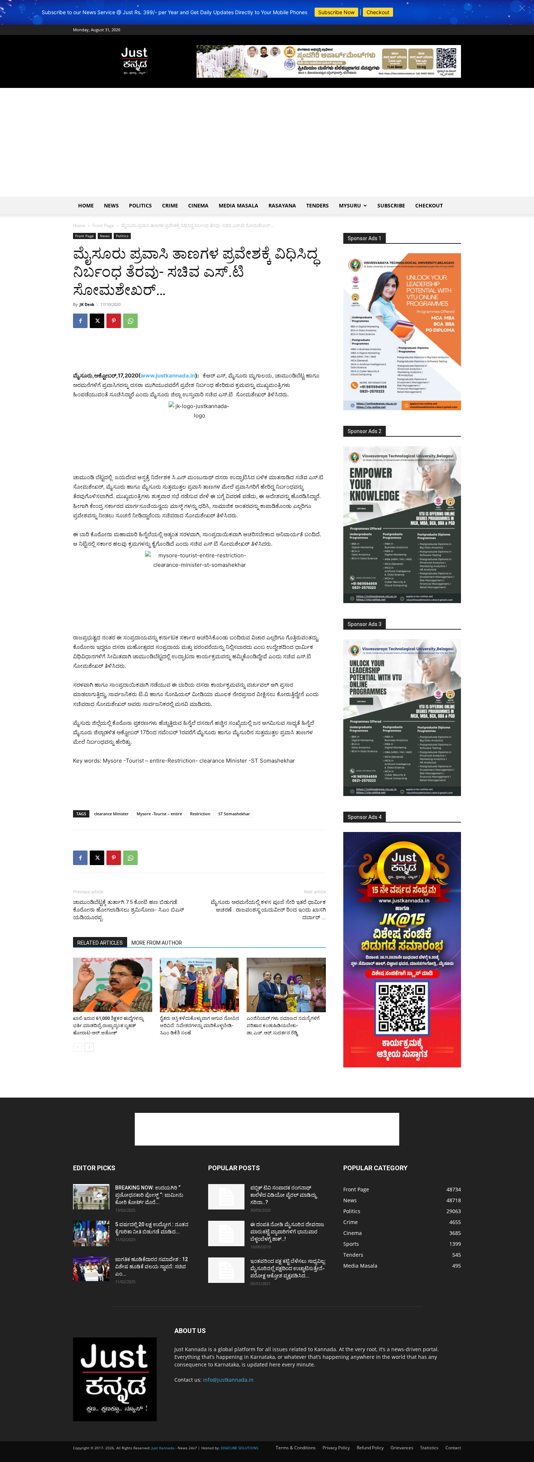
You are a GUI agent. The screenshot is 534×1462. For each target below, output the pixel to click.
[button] (522, 8)
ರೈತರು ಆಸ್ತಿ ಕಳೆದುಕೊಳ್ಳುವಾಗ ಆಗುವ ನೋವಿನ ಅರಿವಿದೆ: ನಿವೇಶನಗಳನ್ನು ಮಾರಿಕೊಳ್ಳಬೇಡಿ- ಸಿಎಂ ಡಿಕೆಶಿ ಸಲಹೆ (199, 1025)
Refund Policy (370, 1448)
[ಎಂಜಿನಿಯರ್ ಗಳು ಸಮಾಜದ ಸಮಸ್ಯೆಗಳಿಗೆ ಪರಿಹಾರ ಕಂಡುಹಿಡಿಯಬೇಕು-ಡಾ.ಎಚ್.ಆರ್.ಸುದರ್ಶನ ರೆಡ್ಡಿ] (286, 985)
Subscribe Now (336, 12)
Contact (453, 1448)
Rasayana (282, 205)
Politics (140, 205)
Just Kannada (162, 1447)
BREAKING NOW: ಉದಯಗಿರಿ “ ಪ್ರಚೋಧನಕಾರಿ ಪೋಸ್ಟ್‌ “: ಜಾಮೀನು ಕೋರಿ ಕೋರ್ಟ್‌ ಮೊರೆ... (149, 1195)
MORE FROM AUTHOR (157, 943)
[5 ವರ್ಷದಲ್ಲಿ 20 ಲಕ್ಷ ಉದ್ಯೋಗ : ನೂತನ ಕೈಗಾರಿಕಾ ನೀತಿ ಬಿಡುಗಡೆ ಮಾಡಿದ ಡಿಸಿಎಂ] (91, 1233)
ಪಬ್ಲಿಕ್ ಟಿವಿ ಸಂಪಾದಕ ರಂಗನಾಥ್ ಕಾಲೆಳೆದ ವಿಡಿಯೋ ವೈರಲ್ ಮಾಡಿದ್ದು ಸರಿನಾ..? (283, 1195)
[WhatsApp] (130, 321)
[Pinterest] (113, 321)
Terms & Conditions (296, 1448)
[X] (97, 321)
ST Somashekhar (234, 813)
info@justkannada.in (228, 1379)
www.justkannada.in (168, 375)
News (111, 205)
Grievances (402, 1448)
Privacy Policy (336, 1448)
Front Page (103, 225)
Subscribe (391, 205)
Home (86, 205)
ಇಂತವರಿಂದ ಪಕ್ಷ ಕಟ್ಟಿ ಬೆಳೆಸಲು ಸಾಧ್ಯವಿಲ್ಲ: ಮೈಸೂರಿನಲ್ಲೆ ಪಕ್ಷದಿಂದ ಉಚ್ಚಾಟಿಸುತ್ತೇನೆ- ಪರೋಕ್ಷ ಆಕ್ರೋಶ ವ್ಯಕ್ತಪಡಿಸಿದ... (288, 1268)
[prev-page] (77, 1047)
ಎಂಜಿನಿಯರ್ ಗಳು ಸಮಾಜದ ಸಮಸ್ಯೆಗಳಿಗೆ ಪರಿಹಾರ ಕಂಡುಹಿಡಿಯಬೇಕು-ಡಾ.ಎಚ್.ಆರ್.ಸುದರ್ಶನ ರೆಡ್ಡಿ (283, 1025)
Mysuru (350, 205)
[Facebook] (80, 321)
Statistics (429, 1448)
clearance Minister (111, 813)
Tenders (317, 205)
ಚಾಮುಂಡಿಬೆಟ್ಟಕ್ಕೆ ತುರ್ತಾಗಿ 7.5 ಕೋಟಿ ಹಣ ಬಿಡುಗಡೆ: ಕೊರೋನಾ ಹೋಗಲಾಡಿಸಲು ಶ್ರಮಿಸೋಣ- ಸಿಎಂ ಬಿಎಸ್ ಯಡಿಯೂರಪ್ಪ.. (128, 910)
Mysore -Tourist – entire (159, 813)
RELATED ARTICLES (100, 943)
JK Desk (87, 304)
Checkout (378, 12)
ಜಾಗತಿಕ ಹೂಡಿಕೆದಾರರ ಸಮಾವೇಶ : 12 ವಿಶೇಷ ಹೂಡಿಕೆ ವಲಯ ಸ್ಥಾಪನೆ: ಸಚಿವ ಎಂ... (151, 1266)
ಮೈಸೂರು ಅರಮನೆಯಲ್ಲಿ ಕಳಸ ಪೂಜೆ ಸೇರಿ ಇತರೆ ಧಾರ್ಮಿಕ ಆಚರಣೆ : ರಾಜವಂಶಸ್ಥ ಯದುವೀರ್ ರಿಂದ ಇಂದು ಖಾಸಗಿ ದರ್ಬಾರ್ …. (268, 910)
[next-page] (89, 1047)
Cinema (198, 205)
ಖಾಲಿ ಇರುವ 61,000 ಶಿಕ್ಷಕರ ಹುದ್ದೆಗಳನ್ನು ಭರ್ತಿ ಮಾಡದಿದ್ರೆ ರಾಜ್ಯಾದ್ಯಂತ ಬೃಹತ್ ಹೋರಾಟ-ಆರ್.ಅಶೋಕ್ (108, 1025)
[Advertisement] (267, 142)
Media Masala (238, 205)
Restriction (200, 813)
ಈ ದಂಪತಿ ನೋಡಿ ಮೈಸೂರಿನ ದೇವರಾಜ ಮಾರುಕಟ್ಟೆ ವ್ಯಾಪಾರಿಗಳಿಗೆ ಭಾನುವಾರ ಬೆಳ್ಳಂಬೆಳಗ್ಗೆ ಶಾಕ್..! (287, 1231)
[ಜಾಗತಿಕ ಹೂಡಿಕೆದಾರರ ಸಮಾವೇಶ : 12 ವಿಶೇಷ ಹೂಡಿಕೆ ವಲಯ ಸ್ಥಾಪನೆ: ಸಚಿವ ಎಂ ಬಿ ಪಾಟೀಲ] (91, 1268)
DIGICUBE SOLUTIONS (239, 1447)
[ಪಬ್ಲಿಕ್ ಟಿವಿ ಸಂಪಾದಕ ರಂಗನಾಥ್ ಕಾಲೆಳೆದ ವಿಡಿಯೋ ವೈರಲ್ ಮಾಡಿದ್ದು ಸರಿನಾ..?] (226, 1196)
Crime (170, 205)
